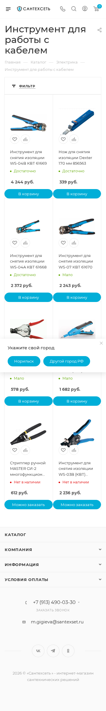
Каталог (15, 534)
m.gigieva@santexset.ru (57, 622)
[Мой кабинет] (84, 9)
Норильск (24, 361)
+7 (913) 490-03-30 (54, 602)
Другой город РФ (67, 361)
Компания (18, 549)
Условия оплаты (26, 579)
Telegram (53, 651)
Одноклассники (68, 651)
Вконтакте (38, 651)
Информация (22, 564)
